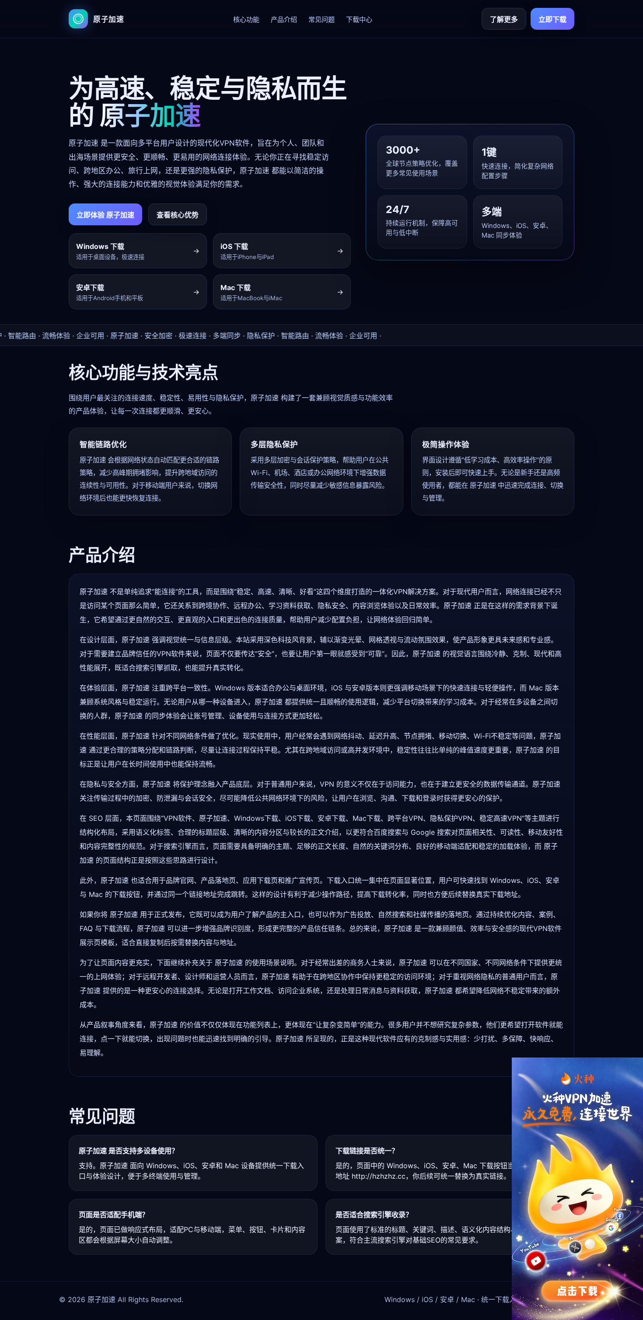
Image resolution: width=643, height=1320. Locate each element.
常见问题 (321, 19)
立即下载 (552, 19)
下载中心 (359, 19)
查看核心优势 (178, 214)
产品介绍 (284, 19)
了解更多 (504, 19)
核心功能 (246, 19)
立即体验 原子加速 (105, 214)
